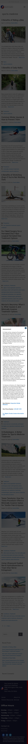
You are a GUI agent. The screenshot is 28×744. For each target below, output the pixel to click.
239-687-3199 (17, 409)
